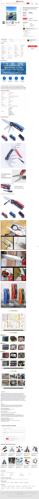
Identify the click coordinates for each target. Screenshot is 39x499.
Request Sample (35, 20)
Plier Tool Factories (24, 486)
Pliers (11, 5)
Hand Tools (8, 5)
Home (1, 5)
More (1, 489)
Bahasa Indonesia (22, 494)
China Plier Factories (3, 486)
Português (11, 493)
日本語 (32, 493)
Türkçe (15, 494)
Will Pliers (29, 486)
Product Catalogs (11, 472)
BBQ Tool (11, 475)
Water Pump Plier (26, 482)
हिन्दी (34, 493)
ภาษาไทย (36, 493)
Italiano (20, 493)
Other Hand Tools (3, 482)
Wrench (8, 482)
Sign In (24, 36)
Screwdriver (11, 482)
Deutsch (22, 493)
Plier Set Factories (18, 486)
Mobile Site (18, 492)
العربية (28, 493)
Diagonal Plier (16, 482)
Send (7, 438)
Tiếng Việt (18, 494)
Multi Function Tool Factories (11, 486)
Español (8, 493)
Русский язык (17, 493)
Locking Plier (21, 482)
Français (14, 493)
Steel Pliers (33, 486)
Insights (21, 492)
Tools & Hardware (4, 5)
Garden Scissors (3, 475)
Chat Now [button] (31, 18)
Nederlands (25, 493)
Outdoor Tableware (22, 475)
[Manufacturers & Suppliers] (19, 1)
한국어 (30, 493)
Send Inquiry (25, 18)
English (6, 493)
